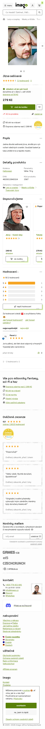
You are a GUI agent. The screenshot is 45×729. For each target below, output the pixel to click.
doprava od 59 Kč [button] (10, 94)
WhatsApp (10, 596)
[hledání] (39, 12)
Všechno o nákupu (11, 620)
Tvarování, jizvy (12, 190)
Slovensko (9, 639)
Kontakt (6, 682)
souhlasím (21, 705)
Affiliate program (10, 669)
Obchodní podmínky (11, 655)
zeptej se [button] (38, 114)
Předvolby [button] (18, 698)
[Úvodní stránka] (4, 19)
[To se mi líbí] (39, 353)
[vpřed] (42, 45)
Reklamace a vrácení (12, 628)
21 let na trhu (11, 395)
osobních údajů (36, 544)
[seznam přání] (39, 107)
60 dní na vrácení (13, 391)
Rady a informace (10, 661)
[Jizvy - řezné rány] (16, 233)
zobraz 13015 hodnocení (14, 424)
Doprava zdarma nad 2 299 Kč (19, 387)
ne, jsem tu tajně (21, 712)
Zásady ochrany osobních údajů (19, 719)
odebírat (34, 536)
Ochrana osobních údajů (13, 658)
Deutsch (8, 645)
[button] (22, 138)
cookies (26, 690)
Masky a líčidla (28, 19)
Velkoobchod (8, 664)
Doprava (6, 623)
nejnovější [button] (24, 328)
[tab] (21, 71)
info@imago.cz (12, 590)
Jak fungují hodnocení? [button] (13, 320)
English (8, 642)
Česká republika (12, 637)
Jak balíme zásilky (11, 626)
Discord (9, 593)
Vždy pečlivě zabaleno (15, 402)
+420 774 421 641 (14, 585)
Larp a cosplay (13, 19)
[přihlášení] (32, 5)
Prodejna (6, 685)
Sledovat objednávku (12, 631)
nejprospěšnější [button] (10, 328)
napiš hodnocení (23, 306)
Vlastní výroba (12, 398)
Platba (15, 623)
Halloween (7, 171)
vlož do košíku (20, 107)
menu (9, 5)
